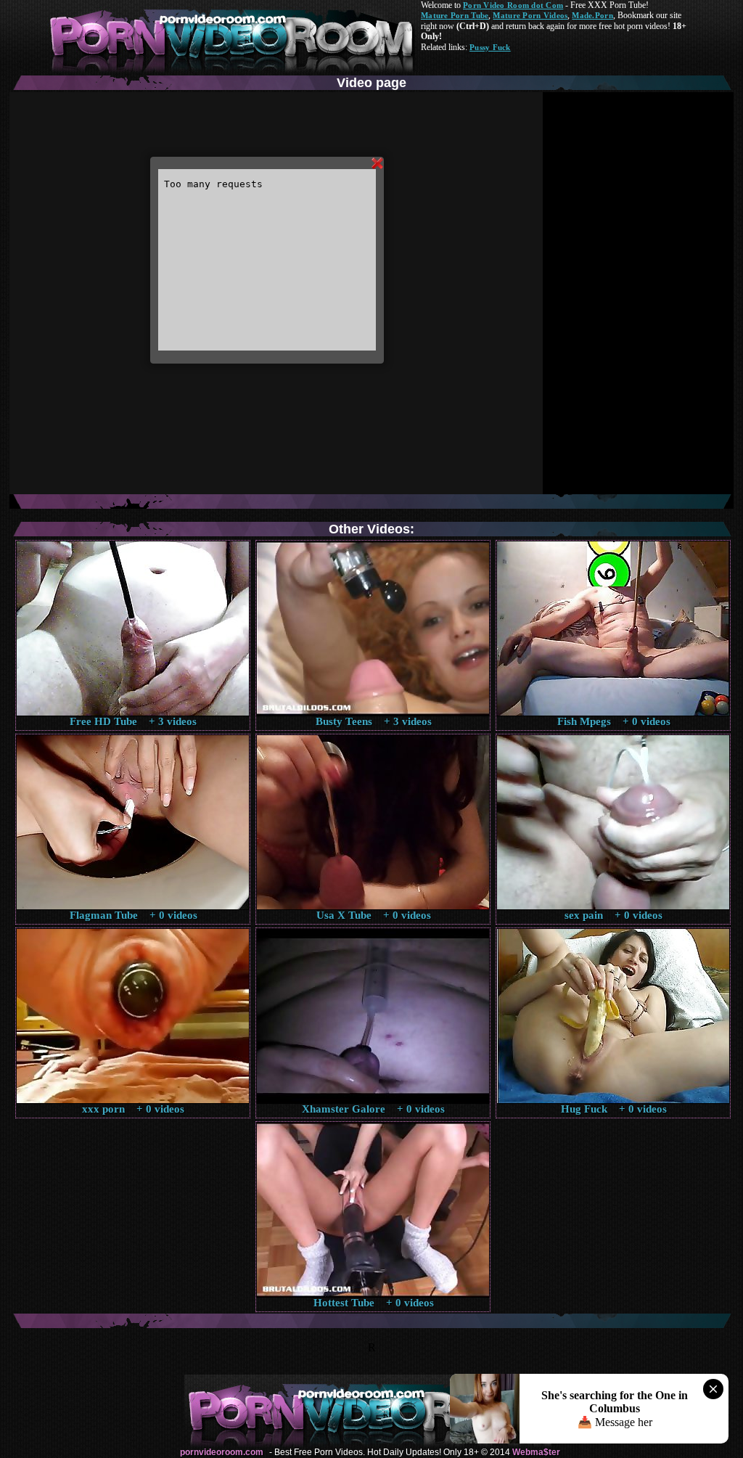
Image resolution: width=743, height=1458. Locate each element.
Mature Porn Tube (454, 15)
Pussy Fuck (490, 47)
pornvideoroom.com (221, 1452)
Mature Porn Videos (530, 15)
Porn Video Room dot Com (513, 5)
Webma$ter (536, 1452)
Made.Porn (592, 15)
